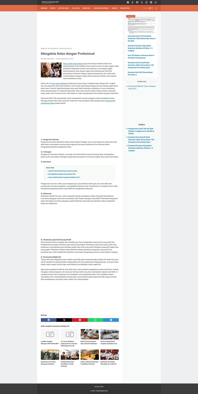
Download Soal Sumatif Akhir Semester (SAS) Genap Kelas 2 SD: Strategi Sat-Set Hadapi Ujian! (141, 65)
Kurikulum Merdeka (101, 8)
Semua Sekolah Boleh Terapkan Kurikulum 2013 (64, 177)
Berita (52, 8)
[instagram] (146, 2)
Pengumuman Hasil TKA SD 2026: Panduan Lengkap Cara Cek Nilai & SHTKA (141, 131)
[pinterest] (80, 320)
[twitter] (141, 2)
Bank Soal (87, 8)
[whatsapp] (155, 2)
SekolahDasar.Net (102, 391)
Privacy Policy (99, 386)
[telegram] (151, 2)
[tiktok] (132, 2)
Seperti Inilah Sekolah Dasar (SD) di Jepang (62, 171)
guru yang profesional (60, 83)
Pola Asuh (76, 8)
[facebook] (137, 2)
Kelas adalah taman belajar (73, 64)
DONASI (114, 8)
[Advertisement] (80, 29)
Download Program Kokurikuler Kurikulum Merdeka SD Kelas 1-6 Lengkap (140, 48)
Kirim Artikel (125, 8)
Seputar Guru (63, 8)
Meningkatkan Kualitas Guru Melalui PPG (61, 174)
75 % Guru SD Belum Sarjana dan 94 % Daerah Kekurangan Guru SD (69, 344)
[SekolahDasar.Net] (52, 2)
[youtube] (127, 2)
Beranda (44, 8)
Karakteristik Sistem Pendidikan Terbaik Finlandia (67, 364)
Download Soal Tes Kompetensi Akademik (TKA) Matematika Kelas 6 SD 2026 (142, 38)
